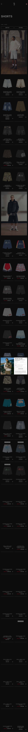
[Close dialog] (26, 358)
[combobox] (16, 365)
